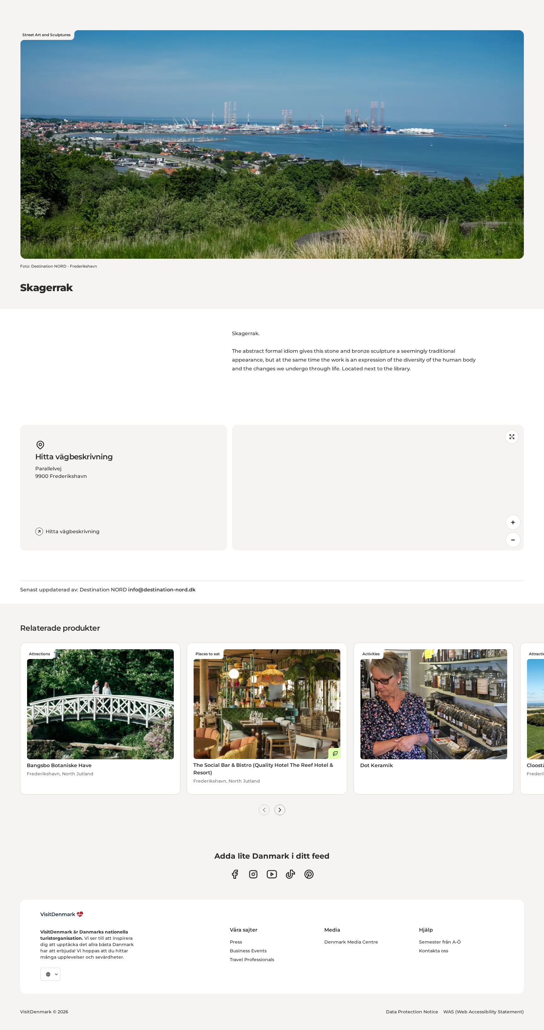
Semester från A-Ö (440, 942)
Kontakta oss (433, 951)
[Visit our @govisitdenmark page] (290, 874)
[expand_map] (512, 437)
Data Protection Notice (412, 1012)
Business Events (248, 951)
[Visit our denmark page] (234, 874)
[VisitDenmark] (61, 914)
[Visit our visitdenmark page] (271, 874)
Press (236, 942)
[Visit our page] (253, 874)
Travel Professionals (252, 959)
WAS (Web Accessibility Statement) (483, 1012)
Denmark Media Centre (351, 942)
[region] (378, 488)
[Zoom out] (513, 539)
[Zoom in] (513, 522)
